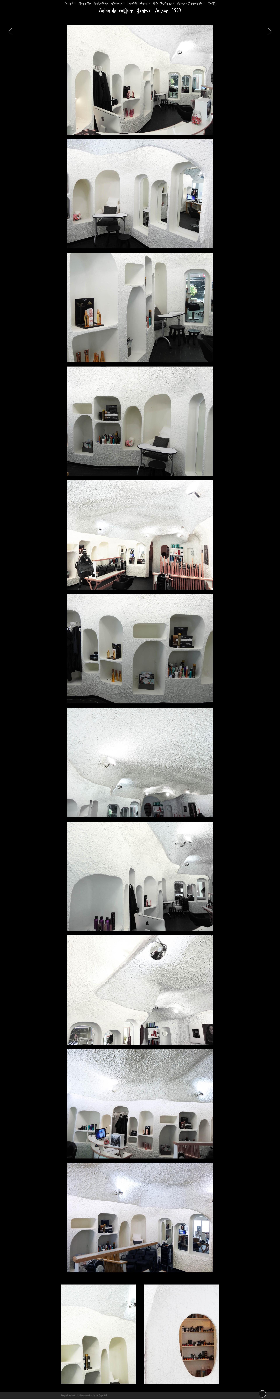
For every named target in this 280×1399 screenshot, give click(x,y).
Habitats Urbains (138, 3)
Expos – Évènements (189, 3)
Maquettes (85, 3)
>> (268, 31)
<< (12, 31)
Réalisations (101, 3)
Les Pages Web (101, 1395)
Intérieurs (116, 3)
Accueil (69, 3)
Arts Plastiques (162, 3)
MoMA (212, 3)
